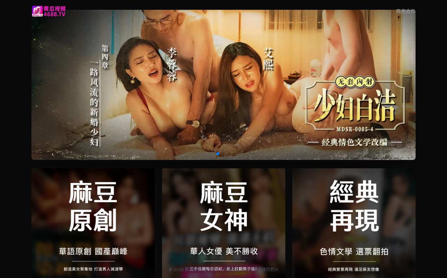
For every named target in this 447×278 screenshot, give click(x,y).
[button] (218, 153)
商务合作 (406, 11)
